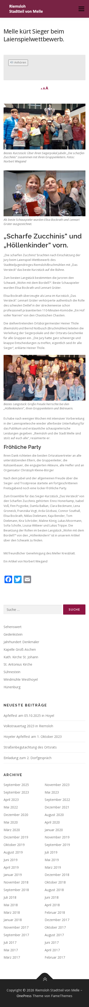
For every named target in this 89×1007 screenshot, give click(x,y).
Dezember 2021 (57, 807)
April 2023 (11, 799)
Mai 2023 (52, 792)
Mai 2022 (11, 807)
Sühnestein (12, 672)
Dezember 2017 (57, 920)
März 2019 (53, 867)
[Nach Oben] (44, 979)
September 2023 (16, 792)
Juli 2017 (10, 942)
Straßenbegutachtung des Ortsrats (30, 747)
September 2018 (16, 890)
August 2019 (13, 852)
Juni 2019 (11, 860)
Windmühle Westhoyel (21, 679)
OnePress (24, 996)
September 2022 (57, 799)
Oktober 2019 (14, 844)
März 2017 (12, 957)
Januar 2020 (54, 830)
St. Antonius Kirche (18, 664)
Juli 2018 (10, 897)
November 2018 (16, 882)
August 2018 (54, 890)
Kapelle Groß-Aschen (20, 649)
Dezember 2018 (57, 874)
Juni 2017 (52, 942)
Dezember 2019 (16, 837)
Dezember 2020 (16, 814)
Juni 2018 (52, 897)
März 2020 (12, 830)
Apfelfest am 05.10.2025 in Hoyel (29, 715)
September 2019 (57, 844)
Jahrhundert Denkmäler (21, 642)
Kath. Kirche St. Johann (21, 657)
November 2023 (57, 784)
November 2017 (16, 927)
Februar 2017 (55, 957)
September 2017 (16, 935)
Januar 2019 (13, 874)
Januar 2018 (13, 920)
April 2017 (52, 950)
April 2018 (52, 905)
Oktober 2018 (55, 882)
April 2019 (11, 867)
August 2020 (54, 814)
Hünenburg (12, 687)
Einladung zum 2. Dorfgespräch (28, 758)
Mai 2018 (11, 905)
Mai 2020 (11, 822)
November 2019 (57, 837)
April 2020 (52, 822)
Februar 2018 (55, 912)
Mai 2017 (11, 950)
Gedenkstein (13, 634)
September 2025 (16, 784)
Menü (81, 9)
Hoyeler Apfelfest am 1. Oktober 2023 (33, 736)
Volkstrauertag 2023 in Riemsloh (28, 726)
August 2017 (54, 935)
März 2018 (12, 912)
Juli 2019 (51, 852)
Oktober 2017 (55, 927)
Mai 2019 (52, 860)
